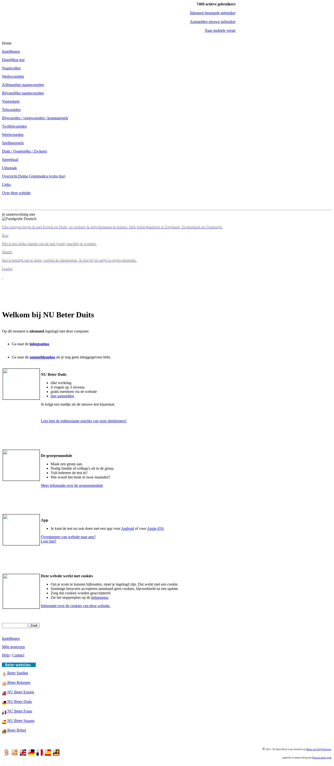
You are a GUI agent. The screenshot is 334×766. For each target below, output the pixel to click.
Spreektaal (10, 159)
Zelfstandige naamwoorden (23, 85)
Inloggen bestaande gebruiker (212, 13)
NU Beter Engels (20, 692)
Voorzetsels (11, 101)
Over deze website (16, 193)
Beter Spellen (17, 673)
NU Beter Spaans (20, 721)
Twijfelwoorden (14, 126)
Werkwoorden (13, 76)
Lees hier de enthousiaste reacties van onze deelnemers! (83, 421)
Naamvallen (11, 68)
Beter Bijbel (16, 730)
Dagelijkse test (13, 60)
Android (127, 528)
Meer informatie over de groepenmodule (72, 485)
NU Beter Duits (19, 701)
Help (6, 655)
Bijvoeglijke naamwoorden (23, 93)
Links (6, 184)
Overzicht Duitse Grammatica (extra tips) (33, 176)
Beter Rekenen (18, 682)
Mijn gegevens (13, 647)
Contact (18, 655)
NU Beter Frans (19, 711)
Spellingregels (13, 143)
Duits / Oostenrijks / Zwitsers (24, 151)
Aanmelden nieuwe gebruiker (212, 22)
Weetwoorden (12, 135)
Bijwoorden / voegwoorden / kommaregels (35, 118)
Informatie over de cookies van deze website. (75, 606)
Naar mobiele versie (220, 30)
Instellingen (11, 51)
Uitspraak (9, 168)
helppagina (99, 597)
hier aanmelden (62, 396)
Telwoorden (11, 110)
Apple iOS (155, 528)
